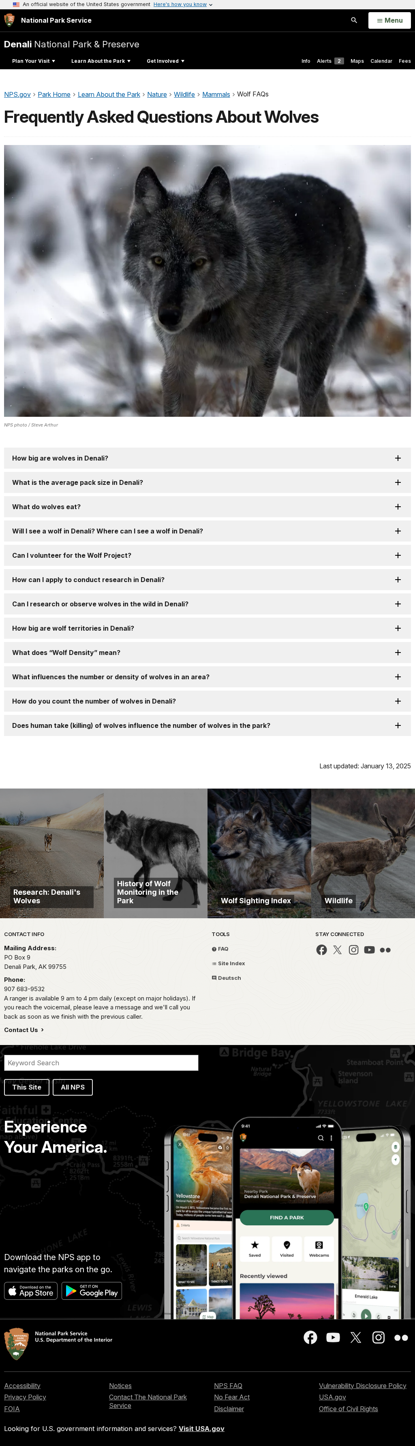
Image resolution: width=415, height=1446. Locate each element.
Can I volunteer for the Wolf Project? (71, 555)
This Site (26, 1087)
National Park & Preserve (71, 43)
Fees (405, 61)
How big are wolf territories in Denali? (73, 628)
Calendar (381, 61)
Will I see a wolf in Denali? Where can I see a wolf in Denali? (107, 531)
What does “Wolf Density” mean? (66, 652)
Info (306, 61)
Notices (120, 1386)
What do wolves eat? (46, 507)
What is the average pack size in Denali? (77, 482)
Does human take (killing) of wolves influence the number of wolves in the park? (141, 725)
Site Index (231, 963)
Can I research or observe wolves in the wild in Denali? (100, 604)
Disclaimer (229, 1409)
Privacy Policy (25, 1397)
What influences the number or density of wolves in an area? (111, 677)
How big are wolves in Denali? (60, 458)
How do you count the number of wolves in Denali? (94, 701)
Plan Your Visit (30, 61)
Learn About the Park (98, 61)
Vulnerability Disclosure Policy (362, 1386)
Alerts (329, 61)
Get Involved (163, 61)
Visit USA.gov (202, 1429)
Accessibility (22, 1386)
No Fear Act (232, 1397)
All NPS (73, 1087)
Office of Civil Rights (348, 1409)
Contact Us (22, 1030)
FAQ (223, 948)
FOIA (12, 1409)
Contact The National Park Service (148, 1401)
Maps (357, 61)
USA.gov (332, 1397)
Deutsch (229, 978)
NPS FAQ (228, 1386)
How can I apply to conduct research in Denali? (88, 580)
